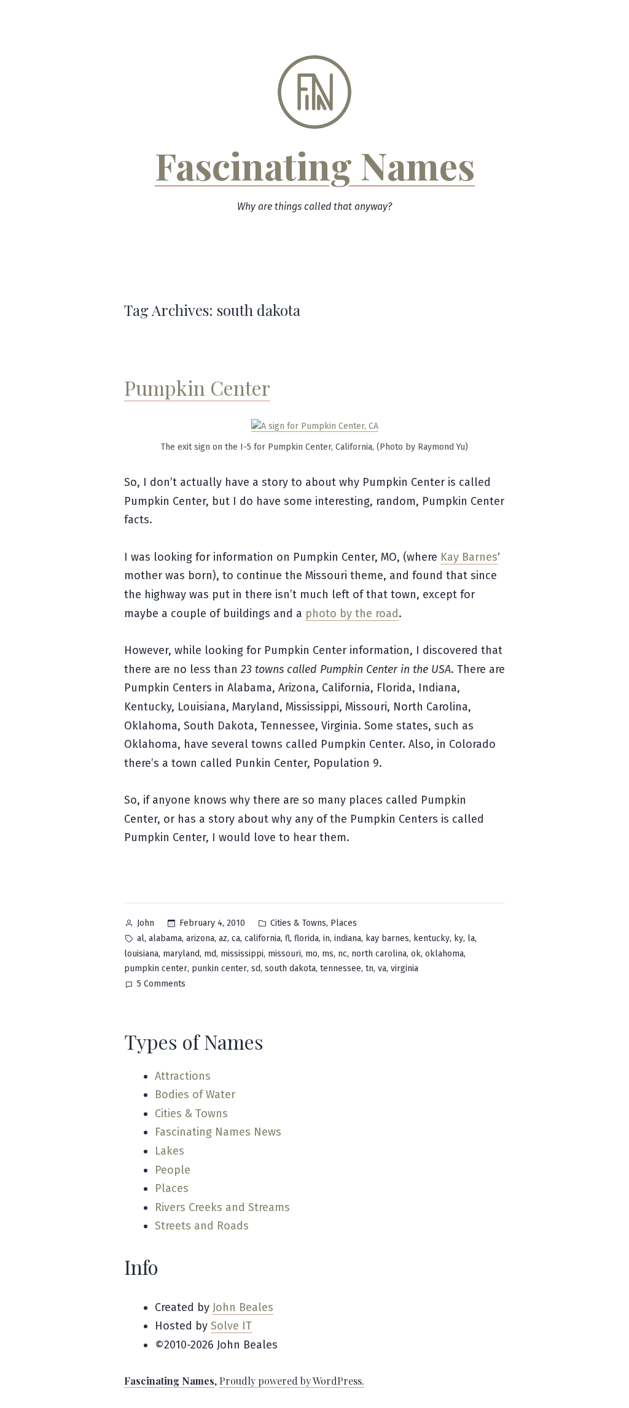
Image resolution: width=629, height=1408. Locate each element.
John (145, 923)
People (172, 1170)
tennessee (340, 968)
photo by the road (352, 613)
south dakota (290, 968)
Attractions (183, 1076)
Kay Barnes (469, 557)
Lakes (169, 1151)
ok (416, 953)
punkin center (219, 968)
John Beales (243, 1307)
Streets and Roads (202, 1226)
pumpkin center (155, 968)
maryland (181, 953)
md (210, 953)
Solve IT (231, 1326)
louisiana (141, 953)
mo (311, 953)
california (262, 938)
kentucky (431, 938)
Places (343, 923)
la (471, 938)
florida (306, 938)
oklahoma (444, 953)
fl (287, 938)
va (382, 968)
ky (458, 938)
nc (342, 953)
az (223, 938)
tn (369, 968)
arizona (200, 938)
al (140, 938)
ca (236, 938)
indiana (347, 938)
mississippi (242, 953)
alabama (165, 938)
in (326, 938)
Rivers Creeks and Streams (222, 1207)
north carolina (379, 953)
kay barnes (387, 938)
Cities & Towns (298, 923)
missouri (284, 953)
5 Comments (161, 985)
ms (328, 953)
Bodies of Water (195, 1094)
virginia (404, 968)
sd (255, 968)
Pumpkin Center (197, 387)
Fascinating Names (315, 165)
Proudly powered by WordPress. (291, 1380)
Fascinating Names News (218, 1132)
